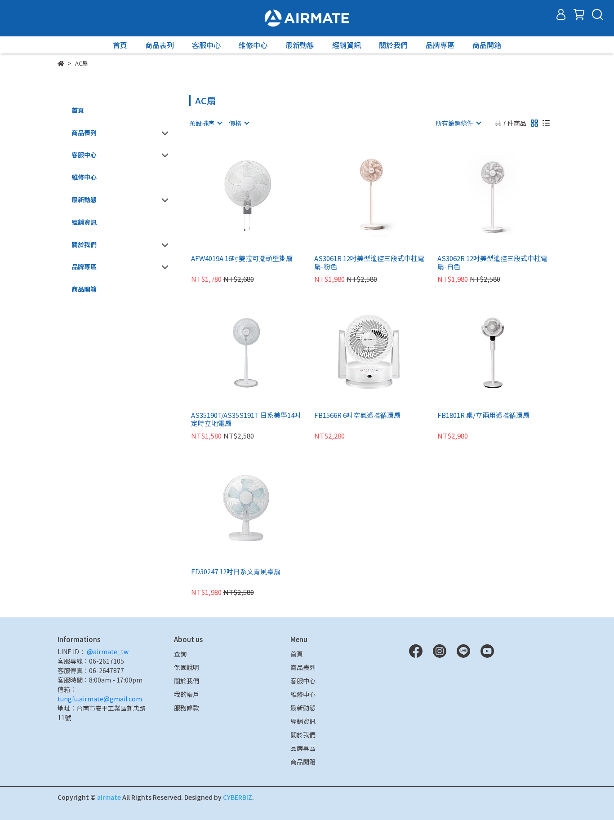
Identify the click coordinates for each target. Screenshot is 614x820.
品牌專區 (440, 45)
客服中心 (206, 45)
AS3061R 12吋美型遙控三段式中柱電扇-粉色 (369, 262)
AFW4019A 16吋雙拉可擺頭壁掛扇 (242, 258)
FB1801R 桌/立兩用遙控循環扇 (483, 415)
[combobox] (205, 123)
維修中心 (253, 45)
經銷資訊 (346, 45)
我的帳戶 (186, 694)
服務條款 (186, 707)
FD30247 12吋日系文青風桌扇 (235, 571)
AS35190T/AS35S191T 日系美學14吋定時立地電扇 (246, 419)
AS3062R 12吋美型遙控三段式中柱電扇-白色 (492, 262)
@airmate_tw (107, 651)
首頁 (120, 45)
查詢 (180, 653)
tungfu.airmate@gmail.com (100, 698)
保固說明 (186, 667)
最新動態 (299, 45)
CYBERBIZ (237, 797)
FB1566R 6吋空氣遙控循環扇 (357, 415)
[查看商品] (233, 195)
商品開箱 (486, 45)
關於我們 (393, 45)
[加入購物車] (259, 195)
